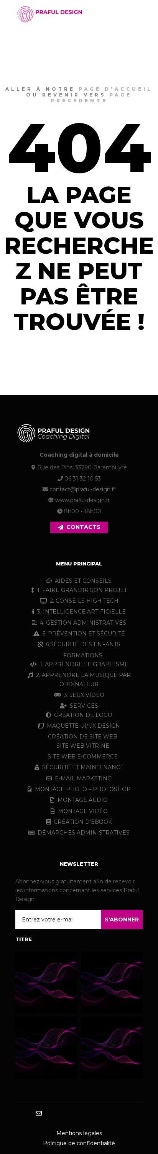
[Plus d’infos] (122, 14)
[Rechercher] (108, 14)
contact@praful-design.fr (82, 489)
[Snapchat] (85, 1114)
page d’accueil (116, 89)
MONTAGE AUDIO (83, 799)
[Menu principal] (136, 14)
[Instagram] (62, 1114)
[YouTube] (119, 1114)
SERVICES (84, 705)
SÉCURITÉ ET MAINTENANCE (83, 767)
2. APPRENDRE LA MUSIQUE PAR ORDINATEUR (83, 679)
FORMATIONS (82, 655)
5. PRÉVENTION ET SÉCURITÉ (84, 633)
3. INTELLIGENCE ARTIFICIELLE (81, 611)
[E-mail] (39, 1113)
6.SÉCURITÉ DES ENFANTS (83, 644)
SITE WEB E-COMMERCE (83, 756)
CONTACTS (83, 527)
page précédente (91, 97)
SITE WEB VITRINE (82, 745)
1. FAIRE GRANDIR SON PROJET (82, 590)
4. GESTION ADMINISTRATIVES (83, 622)
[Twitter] (96, 1114)
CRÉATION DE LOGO (83, 715)
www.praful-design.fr (82, 500)
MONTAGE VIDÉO (83, 811)
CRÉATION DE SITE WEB (82, 736)
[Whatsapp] (108, 1114)
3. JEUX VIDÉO (84, 695)
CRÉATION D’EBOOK (83, 821)
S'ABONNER (122, 919)
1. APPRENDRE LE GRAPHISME (84, 664)
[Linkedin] (73, 1114)
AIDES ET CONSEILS (83, 580)
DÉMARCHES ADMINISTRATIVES (84, 832)
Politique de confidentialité (79, 1143)
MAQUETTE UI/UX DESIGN (83, 725)
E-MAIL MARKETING (83, 778)
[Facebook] (50, 1114)
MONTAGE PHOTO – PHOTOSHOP (83, 789)
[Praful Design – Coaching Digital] (49, 14)
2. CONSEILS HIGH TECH (84, 600)
